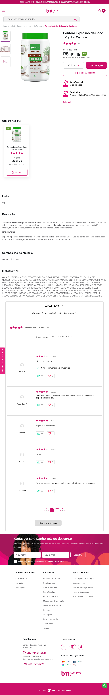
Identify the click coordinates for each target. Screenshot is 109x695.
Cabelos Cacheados (17, 26)
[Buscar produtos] (76, 19)
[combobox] (54, 19)
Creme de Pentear (35, 26)
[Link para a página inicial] (5, 26)
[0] (99, 11)
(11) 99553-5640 (37, 652)
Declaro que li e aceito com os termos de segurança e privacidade (41, 561)
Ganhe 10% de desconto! (3, 362)
